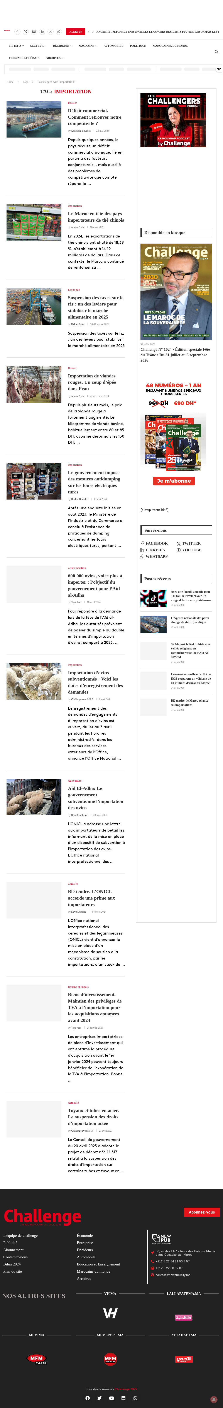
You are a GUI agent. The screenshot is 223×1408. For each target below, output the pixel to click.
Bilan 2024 (12, 1264)
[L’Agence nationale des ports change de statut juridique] (153, 624)
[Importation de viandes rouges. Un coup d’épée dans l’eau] (34, 384)
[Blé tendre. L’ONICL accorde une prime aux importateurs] (34, 900)
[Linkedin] (42, 32)
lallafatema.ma (184, 1293)
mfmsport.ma (110, 1335)
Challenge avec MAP (82, 699)
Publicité (10, 1243)
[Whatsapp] (59, 32)
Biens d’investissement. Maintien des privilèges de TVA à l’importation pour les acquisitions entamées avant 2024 (95, 1007)
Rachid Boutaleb (79, 499)
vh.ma (110, 1293)
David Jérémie (78, 911)
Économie (85, 1235)
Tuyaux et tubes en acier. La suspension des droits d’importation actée (93, 1117)
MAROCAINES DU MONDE (170, 45)
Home (10, 81)
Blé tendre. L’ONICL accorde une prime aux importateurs (91, 898)
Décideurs (85, 1250)
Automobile (86, 1257)
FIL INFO (15, 45)
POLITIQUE (138, 45)
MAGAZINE (86, 45)
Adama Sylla (77, 227)
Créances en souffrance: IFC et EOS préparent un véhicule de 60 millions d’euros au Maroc (191, 678)
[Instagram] (34, 32)
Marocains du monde (93, 1271)
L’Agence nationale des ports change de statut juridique (190, 620)
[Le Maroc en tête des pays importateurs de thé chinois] (34, 222)
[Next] (93, 31)
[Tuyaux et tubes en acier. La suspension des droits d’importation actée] (34, 1119)
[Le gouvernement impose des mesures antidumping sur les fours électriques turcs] (34, 481)
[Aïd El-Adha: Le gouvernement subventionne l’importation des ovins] (34, 797)
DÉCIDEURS (61, 45)
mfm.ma (36, 1335)
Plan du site (12, 1271)
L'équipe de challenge (20, 1235)
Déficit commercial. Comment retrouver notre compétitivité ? (94, 117)
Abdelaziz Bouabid (81, 130)
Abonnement (13, 1250)
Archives (84, 1278)
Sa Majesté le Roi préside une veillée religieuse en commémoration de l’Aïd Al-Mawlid (190, 651)
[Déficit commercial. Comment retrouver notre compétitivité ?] (34, 119)
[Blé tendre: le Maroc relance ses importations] (153, 707)
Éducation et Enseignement (98, 1264)
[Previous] (88, 31)
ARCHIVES (53, 58)
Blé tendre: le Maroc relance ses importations (189, 703)
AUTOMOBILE (113, 45)
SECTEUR (37, 45)
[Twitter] (26, 32)
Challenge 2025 (126, 1389)
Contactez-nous (15, 1257)
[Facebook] (17, 32)
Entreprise (85, 1243)
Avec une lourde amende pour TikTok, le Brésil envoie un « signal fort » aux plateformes (191, 596)
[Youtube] (50, 32)
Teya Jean (76, 602)
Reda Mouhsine (79, 815)
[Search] (216, 52)
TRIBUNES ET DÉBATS (24, 58)
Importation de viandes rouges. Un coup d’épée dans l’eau (92, 382)
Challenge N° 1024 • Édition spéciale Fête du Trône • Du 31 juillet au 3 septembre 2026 (175, 354)
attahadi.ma (184, 1335)
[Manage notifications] (213, 1399)
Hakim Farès (77, 324)
